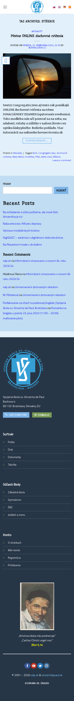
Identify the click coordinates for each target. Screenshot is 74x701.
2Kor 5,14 (37, 645)
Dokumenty (14, 457)
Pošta (11, 442)
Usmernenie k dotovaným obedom (36, 287)
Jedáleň (12, 515)
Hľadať (7, 184)
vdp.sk (7, 261)
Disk (10, 450)
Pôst (37, 156)
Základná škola (16, 492)
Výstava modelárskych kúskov (21, 230)
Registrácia (14, 558)
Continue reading (37, 140)
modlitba (29, 156)
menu (22, 515)
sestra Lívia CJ (37, 47)
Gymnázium (14, 500)
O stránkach (14, 543)
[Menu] (5, 6)
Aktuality (37, 31)
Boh (35, 153)
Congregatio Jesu (46, 153)
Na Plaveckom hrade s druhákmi (22, 244)
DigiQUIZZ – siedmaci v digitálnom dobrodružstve (33, 237)
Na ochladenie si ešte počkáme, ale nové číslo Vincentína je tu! (30, 214)
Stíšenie (57, 156)
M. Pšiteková (11, 295)
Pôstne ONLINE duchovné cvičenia (37, 36)
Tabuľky (12, 465)
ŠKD (10, 507)
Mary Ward (17, 156)
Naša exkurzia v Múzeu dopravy (22, 223)
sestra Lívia (46, 156)
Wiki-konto (14, 550)
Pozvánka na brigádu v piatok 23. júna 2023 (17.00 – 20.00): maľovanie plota (34, 313)
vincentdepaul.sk (52, 675)
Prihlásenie (14, 565)
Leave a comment (61, 160)
